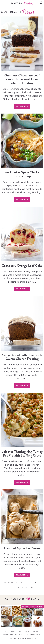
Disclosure (23, 634)
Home (20, 632)
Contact (34, 632)
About (26, 632)
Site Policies (35, 634)
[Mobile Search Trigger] (41, 3)
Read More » (21, 107)
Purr (35, 638)
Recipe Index (8, 634)
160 (26, 587)
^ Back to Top (10, 632)
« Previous (8, 583)
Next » (33, 587)
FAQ (16, 634)
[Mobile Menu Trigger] (2, 3)
